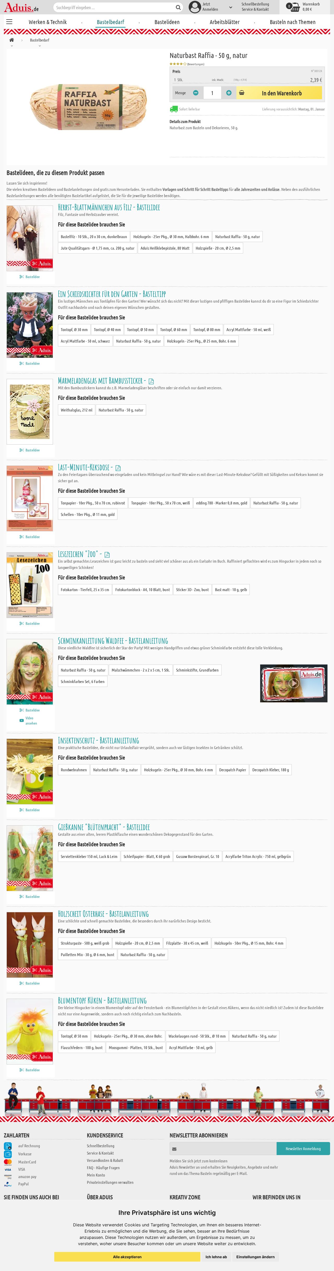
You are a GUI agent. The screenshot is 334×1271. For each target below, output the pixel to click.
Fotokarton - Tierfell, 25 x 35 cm (85, 589)
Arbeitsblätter (225, 21)
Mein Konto (96, 1174)
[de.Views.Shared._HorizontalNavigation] (11, 41)
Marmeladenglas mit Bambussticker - (102, 380)
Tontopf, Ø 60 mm (173, 329)
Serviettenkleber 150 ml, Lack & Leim (89, 856)
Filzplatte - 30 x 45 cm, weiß (187, 942)
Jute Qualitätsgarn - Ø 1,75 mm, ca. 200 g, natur (97, 247)
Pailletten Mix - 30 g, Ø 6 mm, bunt (87, 954)
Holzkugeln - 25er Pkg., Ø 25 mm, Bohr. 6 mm (201, 340)
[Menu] (9, 21)
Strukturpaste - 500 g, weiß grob (85, 942)
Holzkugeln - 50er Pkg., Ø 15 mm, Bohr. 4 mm (248, 942)
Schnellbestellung (255, 3)
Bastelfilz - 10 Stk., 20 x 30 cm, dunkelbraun (94, 236)
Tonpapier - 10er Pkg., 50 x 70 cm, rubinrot (93, 502)
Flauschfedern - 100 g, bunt (82, 1047)
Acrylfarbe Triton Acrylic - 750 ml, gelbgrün (258, 856)
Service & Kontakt (255, 9)
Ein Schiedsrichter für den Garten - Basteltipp (112, 293)
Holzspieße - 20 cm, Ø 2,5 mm (218, 247)
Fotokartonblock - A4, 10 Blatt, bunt (142, 589)
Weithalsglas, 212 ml (76, 409)
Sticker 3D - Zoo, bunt (192, 589)
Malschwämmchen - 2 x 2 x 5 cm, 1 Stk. (141, 669)
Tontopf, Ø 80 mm (206, 329)
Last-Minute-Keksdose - (86, 467)
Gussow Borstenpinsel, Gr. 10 (197, 856)
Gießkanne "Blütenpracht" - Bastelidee (104, 826)
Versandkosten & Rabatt (105, 1160)
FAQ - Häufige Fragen (103, 1167)
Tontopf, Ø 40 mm (107, 329)
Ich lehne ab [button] (216, 1257)
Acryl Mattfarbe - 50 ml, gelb (191, 1047)
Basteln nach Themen (293, 21)
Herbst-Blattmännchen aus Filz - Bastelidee (109, 207)
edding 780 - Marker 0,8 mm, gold (221, 502)
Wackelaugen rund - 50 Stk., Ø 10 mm (197, 1035)
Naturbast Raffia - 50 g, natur (237, 236)
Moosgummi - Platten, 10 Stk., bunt (136, 1047)
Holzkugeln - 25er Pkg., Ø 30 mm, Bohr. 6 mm (178, 769)
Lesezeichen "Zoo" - (80, 553)
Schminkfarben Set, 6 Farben (83, 681)
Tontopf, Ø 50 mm (140, 329)
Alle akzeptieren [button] (127, 1257)
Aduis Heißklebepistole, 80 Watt (165, 247)
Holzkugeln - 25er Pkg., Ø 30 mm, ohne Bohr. (128, 1035)
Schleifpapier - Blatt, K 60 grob (147, 856)
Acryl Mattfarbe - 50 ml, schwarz (85, 340)
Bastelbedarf (110, 21)
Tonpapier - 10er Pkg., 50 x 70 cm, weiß (160, 502)
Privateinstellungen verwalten (110, 1182)
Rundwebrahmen (74, 769)
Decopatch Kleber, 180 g (270, 769)
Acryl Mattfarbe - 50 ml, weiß (248, 329)
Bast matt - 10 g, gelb (231, 589)
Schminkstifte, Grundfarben (197, 669)
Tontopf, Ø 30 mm (74, 329)
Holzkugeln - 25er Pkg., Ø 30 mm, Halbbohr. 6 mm (171, 236)
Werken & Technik (48, 21)
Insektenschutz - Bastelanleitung (98, 740)
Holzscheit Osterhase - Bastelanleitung (103, 913)
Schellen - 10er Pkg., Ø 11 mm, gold (88, 514)
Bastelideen (167, 21)
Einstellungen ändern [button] (255, 1257)
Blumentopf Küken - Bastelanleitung (102, 1000)
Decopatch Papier (232, 769)
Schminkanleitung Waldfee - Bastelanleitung (113, 640)
